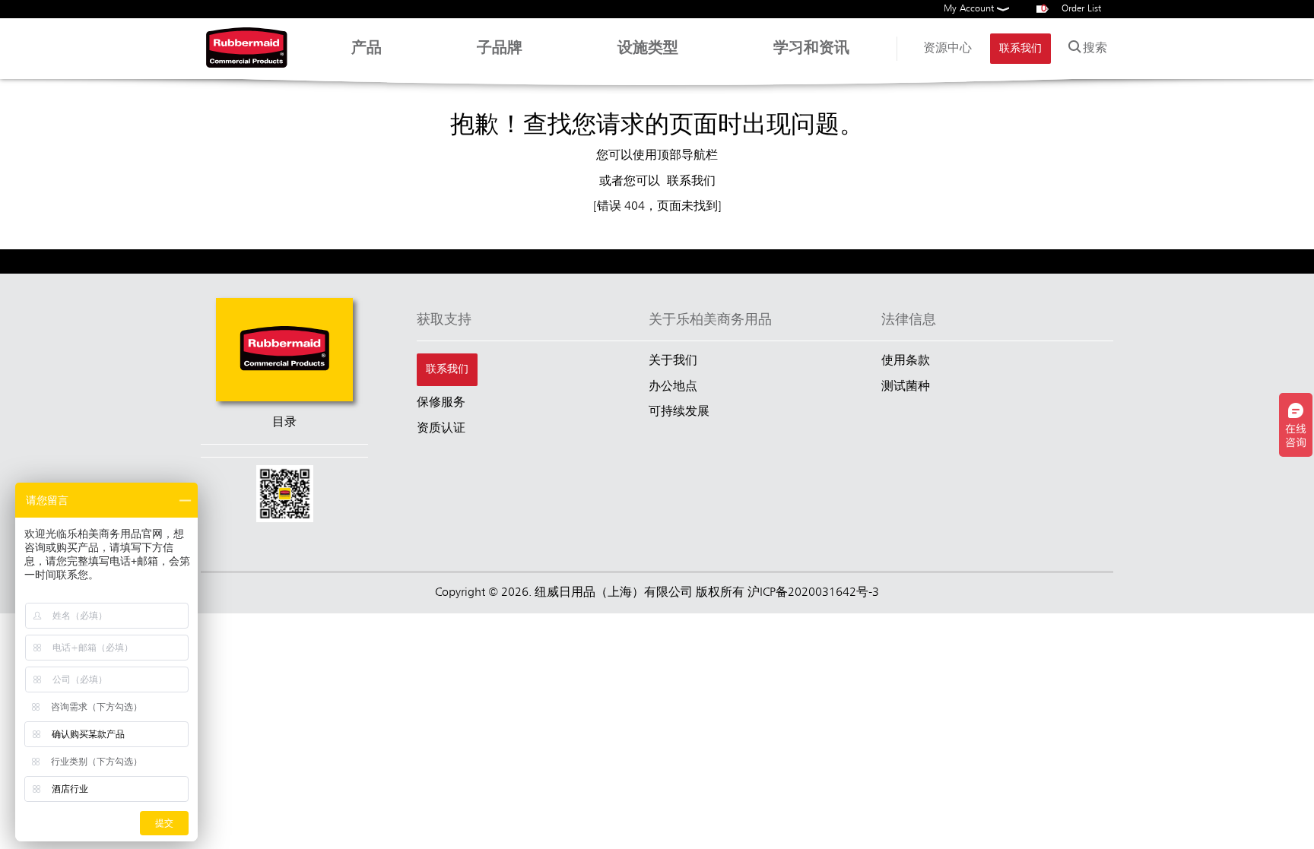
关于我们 (673, 361)
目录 (284, 423)
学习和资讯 (811, 48)
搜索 (1095, 49)
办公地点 (673, 387)
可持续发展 (679, 412)
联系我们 (1020, 48)
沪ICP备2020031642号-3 (813, 593)
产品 (366, 48)
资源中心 (947, 49)
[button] (284, 496)
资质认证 (441, 429)
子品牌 (499, 48)
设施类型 (647, 48)
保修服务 (441, 403)
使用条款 (905, 361)
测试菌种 (905, 387)
